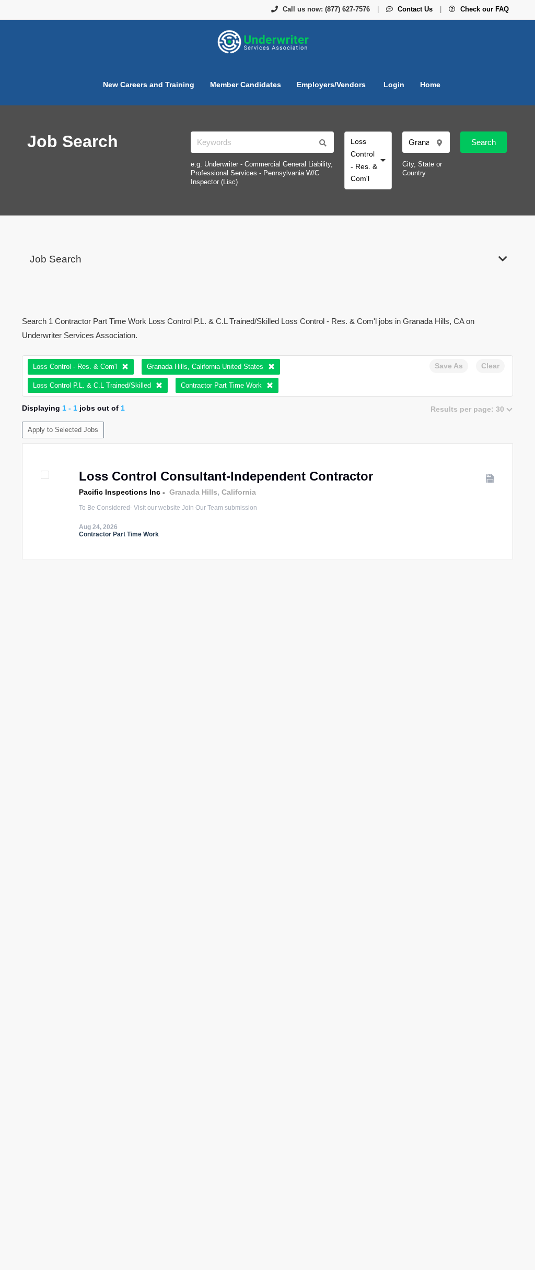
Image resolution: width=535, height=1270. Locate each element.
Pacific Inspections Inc (119, 492)
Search (483, 142)
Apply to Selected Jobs (63, 430)
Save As (449, 366)
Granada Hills (193, 492)
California (239, 492)
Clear (490, 366)
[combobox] (368, 160)
